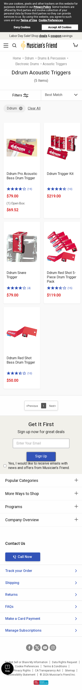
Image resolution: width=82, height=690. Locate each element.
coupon (56, 36)
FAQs (9, 607)
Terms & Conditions (55, 666)
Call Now (25, 557)
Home (17, 58)
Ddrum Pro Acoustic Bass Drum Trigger (22, 176)
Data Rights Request (64, 662)
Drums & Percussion (52, 58)
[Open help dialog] (7, 668)
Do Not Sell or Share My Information (26, 662)
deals (43, 36)
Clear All (34, 108)
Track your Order (18, 571)
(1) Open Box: (16, 203)
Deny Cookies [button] (22, 27)
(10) (70, 189)
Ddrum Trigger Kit (60, 174)
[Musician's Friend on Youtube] (45, 648)
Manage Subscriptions (23, 630)
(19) (29, 189)
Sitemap (70, 670)
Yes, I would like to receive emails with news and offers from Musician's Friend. (39, 465)
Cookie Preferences (51, 20)
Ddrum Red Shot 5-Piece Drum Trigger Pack (61, 277)
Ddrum (29, 58)
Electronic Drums (27, 64)
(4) (29, 288)
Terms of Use (29, 20)
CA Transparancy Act (48, 670)
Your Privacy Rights (19, 670)
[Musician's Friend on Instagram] (53, 648)
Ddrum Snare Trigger (16, 275)
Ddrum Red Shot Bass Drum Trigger (21, 360)
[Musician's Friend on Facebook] (29, 648)
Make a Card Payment (22, 619)
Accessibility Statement (21, 674)
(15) (70, 288)
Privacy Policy (42, 7)
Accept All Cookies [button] (60, 27)
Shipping (12, 583)
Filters (17, 95)
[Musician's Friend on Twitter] (37, 648)
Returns (11, 594)
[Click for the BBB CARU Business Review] (41, 682)
